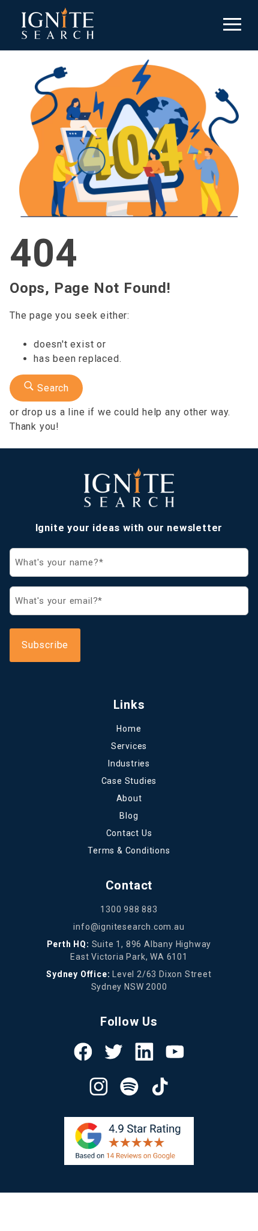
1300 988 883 (129, 909)
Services (129, 746)
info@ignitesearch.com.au (128, 927)
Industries (129, 763)
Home (128, 728)
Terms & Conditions (129, 850)
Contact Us (129, 833)
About (129, 798)
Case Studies (129, 781)
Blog (128, 815)
